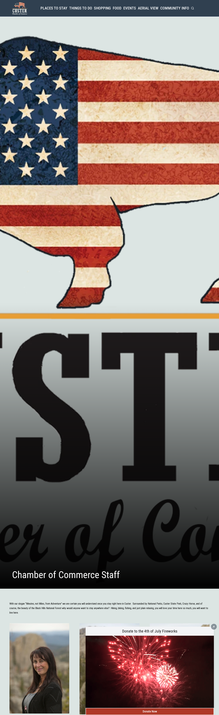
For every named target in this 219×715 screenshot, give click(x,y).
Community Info (174, 8)
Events (129, 8)
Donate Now (150, 711)
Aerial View (148, 8)
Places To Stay (53, 8)
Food (117, 8)
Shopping (102, 8)
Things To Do (80, 8)
